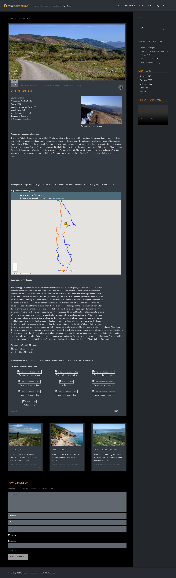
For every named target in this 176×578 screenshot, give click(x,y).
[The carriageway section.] (103, 381)
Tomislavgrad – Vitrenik (105, 450)
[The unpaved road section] (101, 123)
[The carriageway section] (103, 391)
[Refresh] (12, 541)
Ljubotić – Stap (146, 84)
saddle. (111, 184)
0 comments (42, 85)
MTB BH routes (17, 465)
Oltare (56, 85)
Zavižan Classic (86, 153)
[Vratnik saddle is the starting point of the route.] (29, 401)
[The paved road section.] (103, 372)
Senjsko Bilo (64, 85)
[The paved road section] (29, 381)
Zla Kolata (144, 88)
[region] (153, 28)
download (27, 119)
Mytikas (143, 91)
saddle (42, 150)
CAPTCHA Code (13, 551)
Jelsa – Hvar (58, 450)
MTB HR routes (28, 85)
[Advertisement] (43, 128)
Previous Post (15, 18)
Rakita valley (76, 324)
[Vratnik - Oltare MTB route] (23, 349)
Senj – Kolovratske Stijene (107, 153)
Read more (26, 460)
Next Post (26, 18)
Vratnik (78, 85)
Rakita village (72, 321)
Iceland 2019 (145, 76)
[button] (142, 28)
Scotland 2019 (146, 80)
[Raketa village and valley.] (66, 372)
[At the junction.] (66, 381)
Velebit (72, 85)
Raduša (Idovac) (18, 450)
